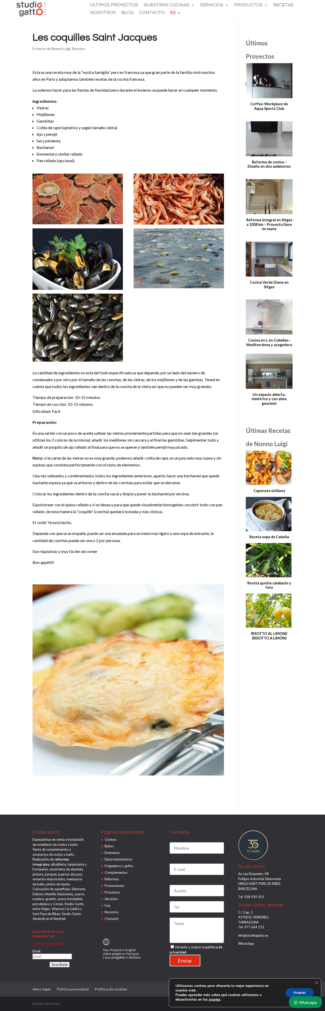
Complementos (116, 872)
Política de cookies (111, 989)
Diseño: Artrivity (45, 1004)
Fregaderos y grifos (119, 866)
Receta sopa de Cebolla (269, 537)
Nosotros (103, 13)
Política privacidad (73, 989)
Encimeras (112, 853)
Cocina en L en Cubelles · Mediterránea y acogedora (269, 342)
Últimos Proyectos (114, 5)
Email (36, 951)
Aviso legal (41, 989)
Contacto (152, 13)
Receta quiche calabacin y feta (269, 585)
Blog (127, 13)
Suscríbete (60, 965)
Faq (107, 905)
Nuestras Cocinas (166, 5)
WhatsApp (246, 943)
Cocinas (110, 839)
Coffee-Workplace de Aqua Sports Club (269, 106)
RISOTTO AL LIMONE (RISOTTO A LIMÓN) (269, 635)
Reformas (112, 879)
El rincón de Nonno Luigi (51, 48)
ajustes (214, 999)
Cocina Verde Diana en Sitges (269, 284)
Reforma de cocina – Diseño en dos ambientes (269, 164)
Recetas (283, 5)
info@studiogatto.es (253, 935)
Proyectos (112, 892)
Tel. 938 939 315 (251, 897)
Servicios (211, 5)
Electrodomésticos (118, 859)
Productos (248, 5)
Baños (109, 846)
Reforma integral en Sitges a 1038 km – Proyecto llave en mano (269, 224)
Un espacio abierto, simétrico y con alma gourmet (269, 399)
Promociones (114, 886)
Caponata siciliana (269, 490)
